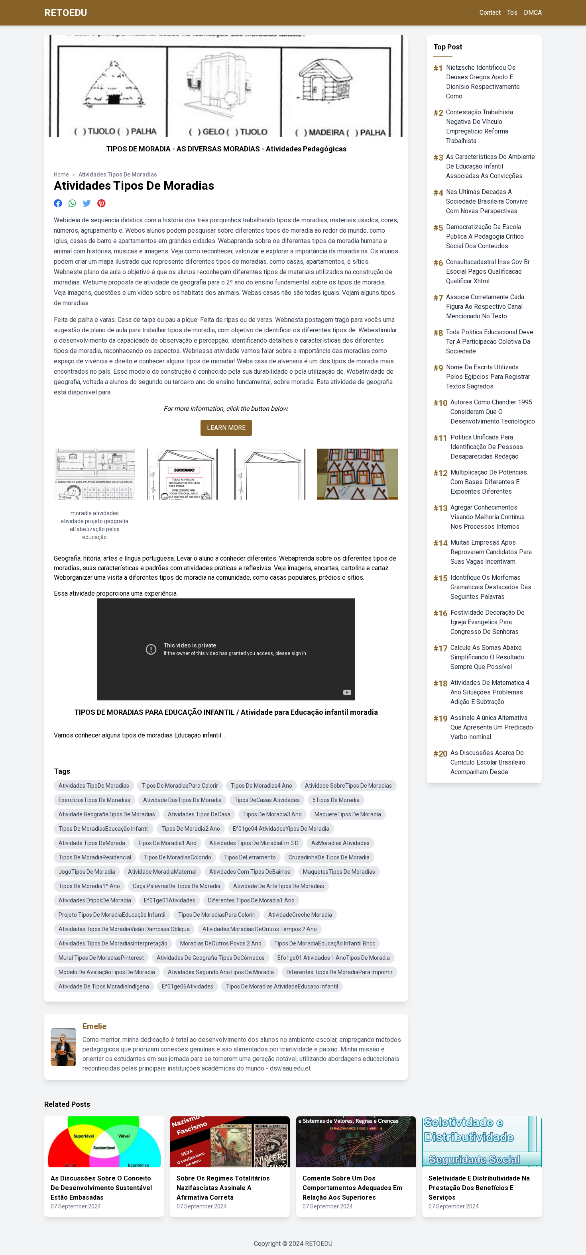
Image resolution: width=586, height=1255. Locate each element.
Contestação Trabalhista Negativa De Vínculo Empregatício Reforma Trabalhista (479, 126)
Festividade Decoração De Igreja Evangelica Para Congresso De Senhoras (487, 622)
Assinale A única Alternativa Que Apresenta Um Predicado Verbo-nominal (491, 727)
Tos (512, 12)
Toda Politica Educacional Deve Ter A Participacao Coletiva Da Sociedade (489, 341)
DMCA (533, 12)
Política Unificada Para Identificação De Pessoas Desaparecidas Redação (486, 446)
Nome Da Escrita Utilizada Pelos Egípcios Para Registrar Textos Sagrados (488, 376)
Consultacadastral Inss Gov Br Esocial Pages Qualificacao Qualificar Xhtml (488, 271)
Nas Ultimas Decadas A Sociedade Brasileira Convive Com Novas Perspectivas (487, 201)
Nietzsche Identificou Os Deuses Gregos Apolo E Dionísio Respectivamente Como (483, 82)
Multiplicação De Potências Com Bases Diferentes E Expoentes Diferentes (488, 482)
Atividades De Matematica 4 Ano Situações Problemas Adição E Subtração (489, 692)
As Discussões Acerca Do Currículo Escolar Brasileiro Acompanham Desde (487, 762)
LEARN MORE (226, 427)
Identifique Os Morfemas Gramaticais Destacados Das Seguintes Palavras (490, 587)
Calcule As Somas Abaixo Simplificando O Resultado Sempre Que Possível (487, 657)
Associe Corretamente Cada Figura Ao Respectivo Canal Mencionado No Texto (485, 306)
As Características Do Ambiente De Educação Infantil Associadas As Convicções (490, 166)
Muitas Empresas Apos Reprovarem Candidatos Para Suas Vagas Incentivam (491, 552)
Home (61, 174)
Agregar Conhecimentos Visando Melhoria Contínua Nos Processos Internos (487, 517)
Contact (490, 12)
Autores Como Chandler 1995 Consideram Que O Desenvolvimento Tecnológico (492, 411)
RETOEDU (65, 12)
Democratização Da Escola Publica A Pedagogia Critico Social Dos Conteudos (485, 236)
